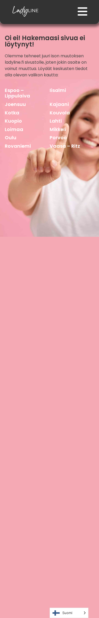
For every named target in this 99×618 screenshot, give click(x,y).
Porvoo (58, 137)
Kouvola (60, 112)
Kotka (12, 112)
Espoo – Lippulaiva (17, 93)
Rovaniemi (18, 146)
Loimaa (14, 129)
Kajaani (59, 104)
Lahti (56, 121)
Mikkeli (58, 129)
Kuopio (13, 121)
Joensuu (15, 104)
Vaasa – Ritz (65, 146)
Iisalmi (58, 90)
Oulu (10, 137)
